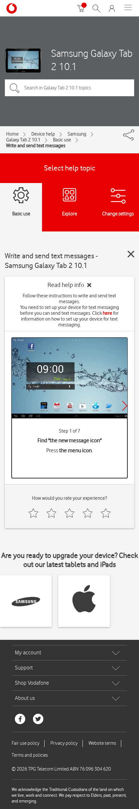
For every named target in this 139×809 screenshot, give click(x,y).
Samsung (77, 134)
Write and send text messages (35, 145)
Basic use (62, 140)
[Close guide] (131, 254)
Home (12, 134)
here (107, 313)
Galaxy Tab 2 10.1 (23, 140)
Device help (43, 134)
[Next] (124, 406)
